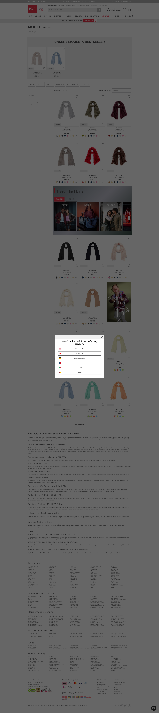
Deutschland (79, 358)
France (79, 363)
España (79, 372)
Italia (79, 367)
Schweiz (79, 353)
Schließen (102, 337)
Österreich (79, 348)
